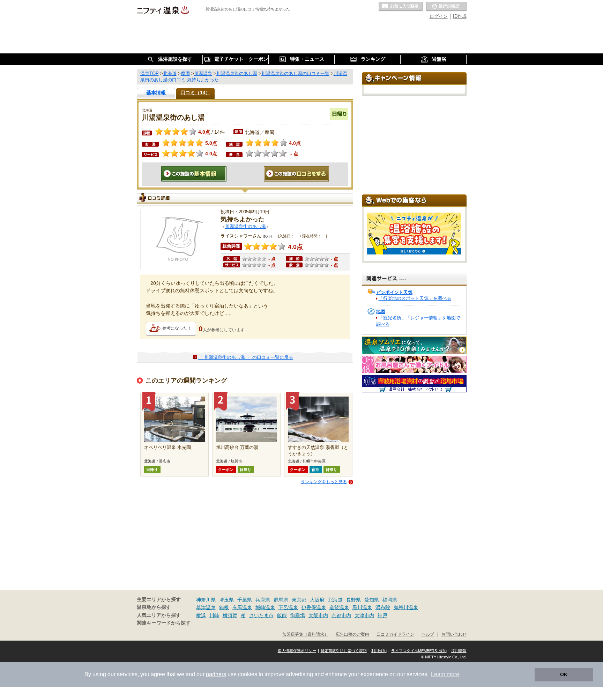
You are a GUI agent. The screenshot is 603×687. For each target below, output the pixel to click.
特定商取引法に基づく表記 (344, 651)
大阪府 (317, 600)
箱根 (224, 607)
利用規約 (379, 651)
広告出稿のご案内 (352, 634)
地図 (380, 311)
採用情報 (459, 651)
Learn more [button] (445, 674)
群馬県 (281, 600)
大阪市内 (318, 615)
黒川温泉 (362, 607)
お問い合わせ (454, 634)
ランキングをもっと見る (324, 481)
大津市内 (364, 615)
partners (216, 674)
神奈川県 (206, 600)
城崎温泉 (265, 607)
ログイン (439, 16)
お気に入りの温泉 (401, 7)
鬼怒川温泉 (406, 607)
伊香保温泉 (314, 607)
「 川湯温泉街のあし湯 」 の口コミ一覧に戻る (245, 357)
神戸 (382, 615)
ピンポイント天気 (394, 292)
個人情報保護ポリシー (297, 651)
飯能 (282, 615)
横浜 (201, 615)
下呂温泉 (288, 607)
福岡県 (389, 600)
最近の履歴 (446, 7)
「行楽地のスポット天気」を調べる (415, 298)
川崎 (214, 615)
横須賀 (230, 615)
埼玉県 (226, 600)
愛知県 (371, 600)
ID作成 (460, 16)
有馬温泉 (242, 607)
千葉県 (244, 600)
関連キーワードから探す (164, 623)
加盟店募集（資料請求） (305, 634)
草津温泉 (206, 607)
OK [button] (563, 674)
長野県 (353, 600)
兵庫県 (262, 600)
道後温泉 (339, 607)
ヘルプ (428, 634)
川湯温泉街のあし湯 (245, 226)
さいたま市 (261, 615)
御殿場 (297, 615)
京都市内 (341, 615)
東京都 (299, 600)
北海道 (335, 600)
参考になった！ (177, 328)
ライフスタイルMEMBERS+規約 (419, 651)
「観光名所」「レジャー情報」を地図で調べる (418, 321)
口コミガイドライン (395, 634)
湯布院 (382, 607)
